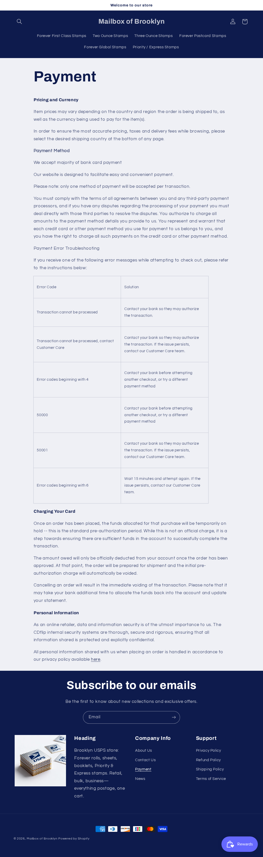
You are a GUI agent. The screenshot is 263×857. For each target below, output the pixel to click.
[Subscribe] (174, 717)
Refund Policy (208, 760)
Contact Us (145, 760)
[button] (19, 21)
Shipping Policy (210, 769)
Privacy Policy (208, 750)
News (140, 779)
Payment (143, 769)
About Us (143, 750)
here (95, 659)
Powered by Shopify (73, 838)
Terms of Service (211, 779)
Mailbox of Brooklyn (42, 838)
